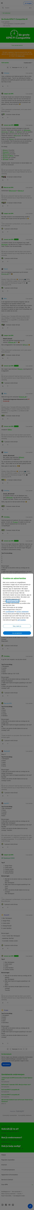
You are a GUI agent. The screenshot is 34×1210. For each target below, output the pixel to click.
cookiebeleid (10, 611)
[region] (17, 605)
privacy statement (22, 611)
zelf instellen (21, 620)
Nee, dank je (17, 626)
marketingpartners (12, 601)
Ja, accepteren (17, 633)
